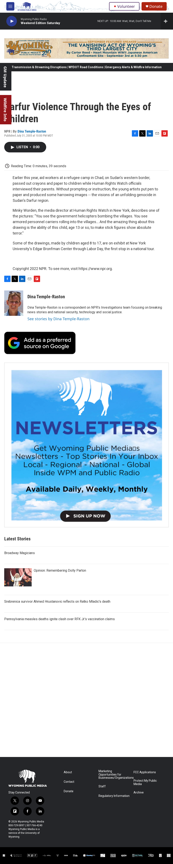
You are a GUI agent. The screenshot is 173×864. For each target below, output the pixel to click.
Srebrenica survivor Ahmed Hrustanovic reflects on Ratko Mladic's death (57, 602)
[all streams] (167, 21)
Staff (102, 786)
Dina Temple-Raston (32, 131)
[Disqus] (86, 700)
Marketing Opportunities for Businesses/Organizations (114, 775)
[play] (11, 21)
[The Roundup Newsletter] (86, 445)
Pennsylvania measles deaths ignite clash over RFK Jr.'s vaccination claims (59, 619)
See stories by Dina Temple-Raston (58, 318)
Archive (139, 792)
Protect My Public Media (145, 782)
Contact (69, 781)
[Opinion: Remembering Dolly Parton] (18, 577)
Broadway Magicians (19, 553)
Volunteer (126, 6)
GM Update (5, 77)
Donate (155, 6)
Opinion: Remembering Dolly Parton (60, 570)
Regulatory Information (114, 796)
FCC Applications (145, 772)
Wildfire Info (5, 109)
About (68, 772)
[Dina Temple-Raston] (13, 303)
